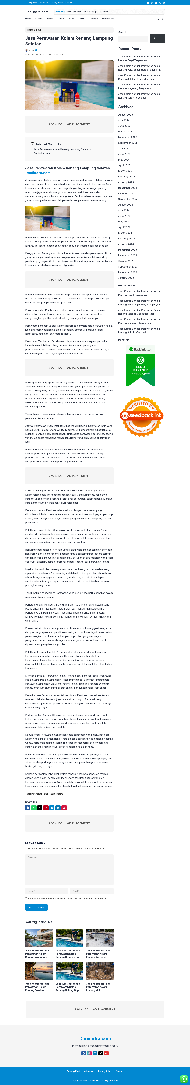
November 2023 (127, 255)
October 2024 (126, 193)
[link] (148, 3)
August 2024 (125, 204)
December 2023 (127, 249)
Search (122, 32)
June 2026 (124, 125)
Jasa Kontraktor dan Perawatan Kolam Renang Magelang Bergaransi (139, 86)
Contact (68, 2)
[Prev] (159, 12)
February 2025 (126, 176)
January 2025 (126, 182)
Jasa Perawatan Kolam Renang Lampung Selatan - (62, 149)
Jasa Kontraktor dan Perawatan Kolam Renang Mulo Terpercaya (98, 987)
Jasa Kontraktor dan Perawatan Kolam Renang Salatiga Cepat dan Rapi (139, 77)
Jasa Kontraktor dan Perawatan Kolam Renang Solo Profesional (139, 95)
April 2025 (124, 165)
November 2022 (127, 272)
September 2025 (128, 142)
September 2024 (128, 199)
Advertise (44, 2)
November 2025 (127, 137)
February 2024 (126, 238)
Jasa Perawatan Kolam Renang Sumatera (45, 794)
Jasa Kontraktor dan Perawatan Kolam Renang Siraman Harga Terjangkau (69, 954)
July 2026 (124, 120)
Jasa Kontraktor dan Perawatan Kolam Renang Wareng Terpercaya (98, 954)
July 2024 (124, 210)
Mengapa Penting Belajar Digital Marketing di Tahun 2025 (97, 12)
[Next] (162, 12)
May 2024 (124, 221)
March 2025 (125, 170)
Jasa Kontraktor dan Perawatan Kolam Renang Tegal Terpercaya (139, 58)
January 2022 (126, 277)
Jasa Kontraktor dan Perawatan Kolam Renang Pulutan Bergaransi (37, 987)
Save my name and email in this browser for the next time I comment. (67, 898)
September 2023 (128, 266)
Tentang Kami (31, 2)
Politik (81, 18)
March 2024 (125, 232)
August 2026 (125, 114)
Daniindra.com (36, 12)
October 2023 (126, 261)
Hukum (61, 18)
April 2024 (124, 227)
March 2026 (125, 131)
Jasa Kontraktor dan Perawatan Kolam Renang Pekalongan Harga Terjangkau (139, 67)
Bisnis (71, 18)
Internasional (108, 18)
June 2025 (124, 154)
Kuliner (38, 18)
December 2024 (127, 187)
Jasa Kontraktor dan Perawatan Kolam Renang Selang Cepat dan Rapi (68, 987)
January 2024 (126, 244)
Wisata (50, 18)
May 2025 (124, 159)
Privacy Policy (57, 2)
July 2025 (124, 148)
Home (28, 18)
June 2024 (124, 215)
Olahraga (93, 18)
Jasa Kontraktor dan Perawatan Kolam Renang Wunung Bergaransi (37, 954)
